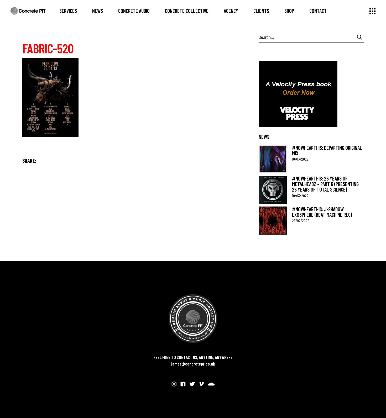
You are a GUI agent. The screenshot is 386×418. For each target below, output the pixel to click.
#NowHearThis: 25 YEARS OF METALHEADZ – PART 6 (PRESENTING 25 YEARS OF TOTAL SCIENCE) (325, 184)
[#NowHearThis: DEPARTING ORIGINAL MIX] (273, 159)
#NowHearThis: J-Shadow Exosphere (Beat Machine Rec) (322, 212)
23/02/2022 (300, 220)
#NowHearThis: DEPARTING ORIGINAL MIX (327, 150)
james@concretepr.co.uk (193, 363)
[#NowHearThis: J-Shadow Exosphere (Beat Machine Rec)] (273, 221)
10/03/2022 (300, 159)
